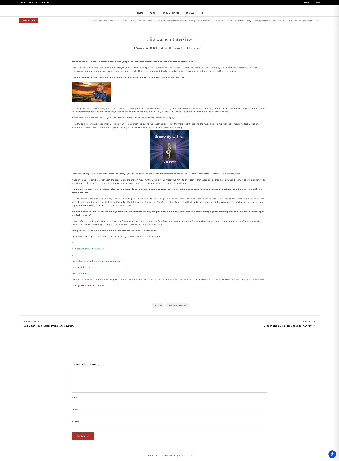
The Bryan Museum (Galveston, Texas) (223, 20)
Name (75, 397)
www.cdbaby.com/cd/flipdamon (88, 249)
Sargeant (178, 48)
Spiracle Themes (186, 455)
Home (140, 13)
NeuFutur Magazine (159, 455)
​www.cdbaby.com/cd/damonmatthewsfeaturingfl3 (97, 261)
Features (158, 305)
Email (75, 409)
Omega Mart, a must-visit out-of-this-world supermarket (274, 20)
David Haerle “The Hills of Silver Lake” (100, 20)
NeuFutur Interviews (177, 305)
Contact (191, 13)
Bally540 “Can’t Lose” (133, 20)
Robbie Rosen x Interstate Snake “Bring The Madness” (174, 20)
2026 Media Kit (171, 13)
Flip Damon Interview (169, 39)
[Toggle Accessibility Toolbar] (332, 454)
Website (75, 421)
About (153, 13)
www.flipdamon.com (82, 273)
